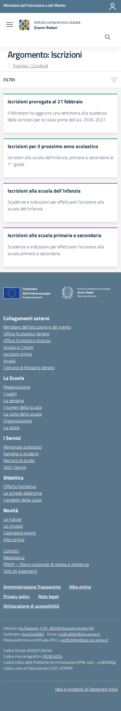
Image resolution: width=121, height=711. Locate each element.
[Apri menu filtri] (114, 79)
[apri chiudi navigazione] (9, 25)
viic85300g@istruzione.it (79, 634)
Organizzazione (17, 420)
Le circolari (13, 526)
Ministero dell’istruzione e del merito (37, 327)
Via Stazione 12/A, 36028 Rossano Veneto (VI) (56, 628)
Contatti (11, 550)
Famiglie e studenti (21, 453)
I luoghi (10, 393)
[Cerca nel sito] (107, 37)
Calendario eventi (19, 532)
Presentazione (16, 387)
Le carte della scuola (22, 414)
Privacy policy (16, 596)
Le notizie (12, 519)
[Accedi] (112, 6)
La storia (11, 427)
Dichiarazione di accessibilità (31, 606)
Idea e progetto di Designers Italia (86, 689)
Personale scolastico (22, 446)
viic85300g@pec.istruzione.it (84, 640)
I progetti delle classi (22, 499)
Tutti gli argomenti (20, 571)
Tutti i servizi (14, 467)
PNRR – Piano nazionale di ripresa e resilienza (46, 564)
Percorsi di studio (19, 460)
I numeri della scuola (22, 407)
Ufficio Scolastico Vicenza (26, 340)
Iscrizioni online (17, 354)
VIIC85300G (52, 656)
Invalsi (9, 360)
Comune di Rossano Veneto (29, 367)
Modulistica (13, 557)
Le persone (13, 400)
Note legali (48, 596)
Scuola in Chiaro (18, 347)
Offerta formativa (19, 486)
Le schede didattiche (22, 493)
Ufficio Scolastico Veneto (26, 333)
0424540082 (33, 634)
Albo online (13, 539)
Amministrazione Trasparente (32, 586)
